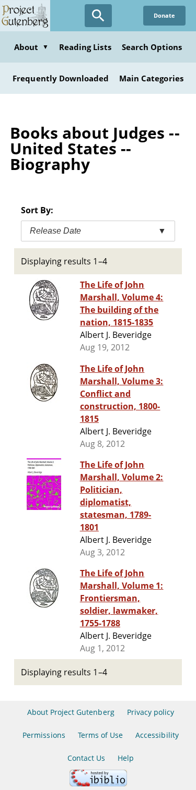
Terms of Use (100, 735)
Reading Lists (85, 47)
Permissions (43, 735)
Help (126, 758)
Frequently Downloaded (61, 78)
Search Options (152, 47)
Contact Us (86, 758)
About (31, 47)
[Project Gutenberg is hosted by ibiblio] (98, 783)
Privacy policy (151, 712)
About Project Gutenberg (70, 712)
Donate (164, 15)
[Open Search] (98, 15)
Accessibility (157, 735)
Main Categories (151, 78)
